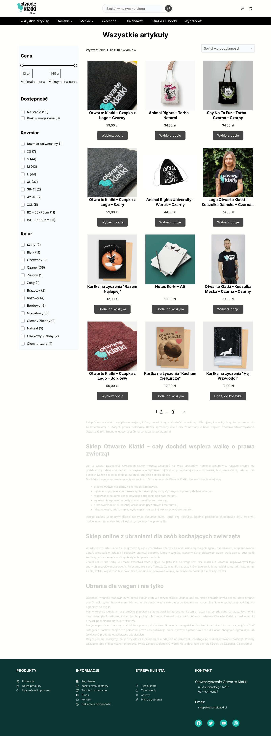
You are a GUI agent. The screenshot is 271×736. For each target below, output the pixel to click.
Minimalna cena (33, 82)
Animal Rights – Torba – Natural (170, 115)
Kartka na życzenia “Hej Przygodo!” (228, 376)
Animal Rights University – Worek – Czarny (170, 202)
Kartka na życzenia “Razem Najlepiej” (112, 289)
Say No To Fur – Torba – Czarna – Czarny (228, 115)
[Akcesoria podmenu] (118, 21)
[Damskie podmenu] (71, 21)
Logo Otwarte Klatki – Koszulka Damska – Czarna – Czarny (228, 204)
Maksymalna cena (63, 82)
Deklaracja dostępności (96, 704)
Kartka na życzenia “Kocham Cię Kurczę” (170, 376)
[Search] (168, 8)
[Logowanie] (243, 8)
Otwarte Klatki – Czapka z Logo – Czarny (112, 115)
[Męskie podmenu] (93, 21)
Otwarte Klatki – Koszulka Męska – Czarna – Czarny (228, 289)
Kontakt (86, 699)
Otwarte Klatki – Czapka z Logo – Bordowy (112, 376)
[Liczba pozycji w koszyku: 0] (251, 8)
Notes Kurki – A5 (170, 286)
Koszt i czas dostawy (95, 685)
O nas (85, 695)
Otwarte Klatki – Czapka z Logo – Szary (112, 202)
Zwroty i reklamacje (94, 690)
